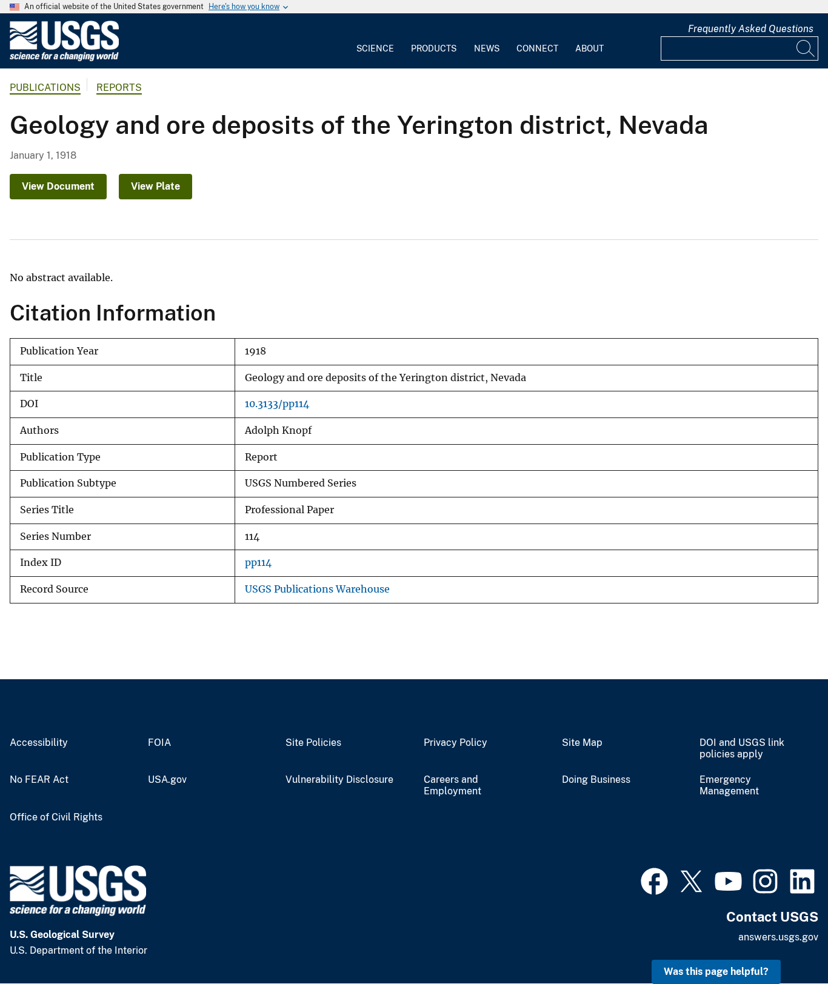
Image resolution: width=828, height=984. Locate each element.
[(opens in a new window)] (654, 879)
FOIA (159, 742)
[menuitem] (375, 41)
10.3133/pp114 (277, 404)
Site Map (582, 742)
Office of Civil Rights (56, 817)
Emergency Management (729, 785)
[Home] (64, 58)
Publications (45, 87)
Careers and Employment (452, 785)
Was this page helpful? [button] (716, 971)
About (589, 48)
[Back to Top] (784, 940)
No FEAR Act (39, 779)
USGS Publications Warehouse (317, 589)
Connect (537, 48)
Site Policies (313, 742)
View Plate (155, 186)
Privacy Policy (455, 742)
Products (433, 48)
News (486, 48)
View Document (58, 186)
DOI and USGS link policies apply (741, 748)
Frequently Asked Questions (750, 29)
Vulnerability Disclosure (339, 779)
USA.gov (167, 779)
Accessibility (39, 742)
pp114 (258, 562)
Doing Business (596, 779)
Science (375, 48)
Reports (119, 87)
